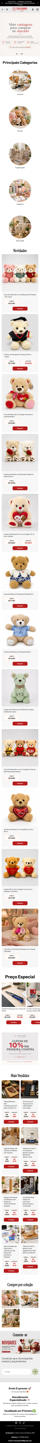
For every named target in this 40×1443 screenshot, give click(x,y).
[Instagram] (20, 1423)
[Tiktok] (24, 1423)
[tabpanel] (20, 1046)
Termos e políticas (20, 1428)
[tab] (20, 1063)
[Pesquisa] (7, 9)
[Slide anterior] (2, 3)
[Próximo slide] (37, 3)
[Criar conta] (35, 1372)
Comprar (20, 308)
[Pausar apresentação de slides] (17, 53)
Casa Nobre (14, 1426)
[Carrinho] (37, 9)
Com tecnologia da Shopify (26, 1426)
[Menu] (2, 9)
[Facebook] (16, 1423)
